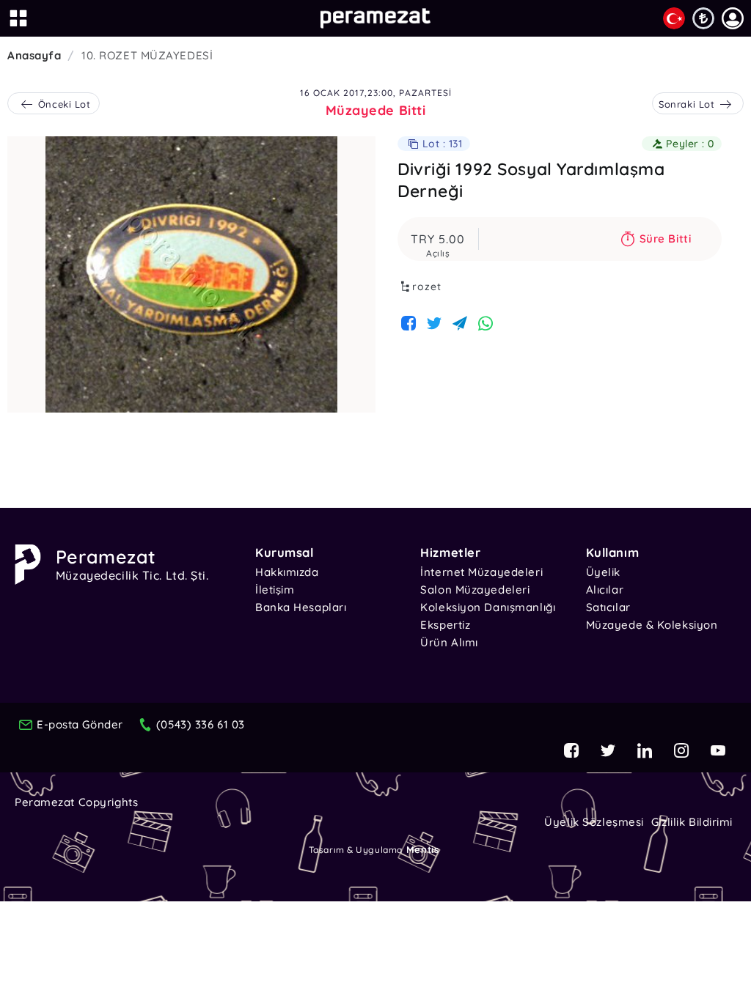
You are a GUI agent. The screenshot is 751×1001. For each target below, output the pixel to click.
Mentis (422, 849)
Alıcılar (604, 589)
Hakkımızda (287, 572)
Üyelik (603, 572)
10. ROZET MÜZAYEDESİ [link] (147, 55)
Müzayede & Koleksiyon (652, 625)
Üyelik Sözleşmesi (594, 822)
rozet (427, 286)
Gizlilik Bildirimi (692, 822)
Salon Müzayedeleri (475, 589)
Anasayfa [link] (34, 55)
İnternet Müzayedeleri (481, 572)
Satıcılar (608, 607)
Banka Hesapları (300, 607)
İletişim (274, 589)
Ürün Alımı (449, 642)
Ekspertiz (445, 625)
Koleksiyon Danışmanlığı (487, 607)
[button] (733, 18)
